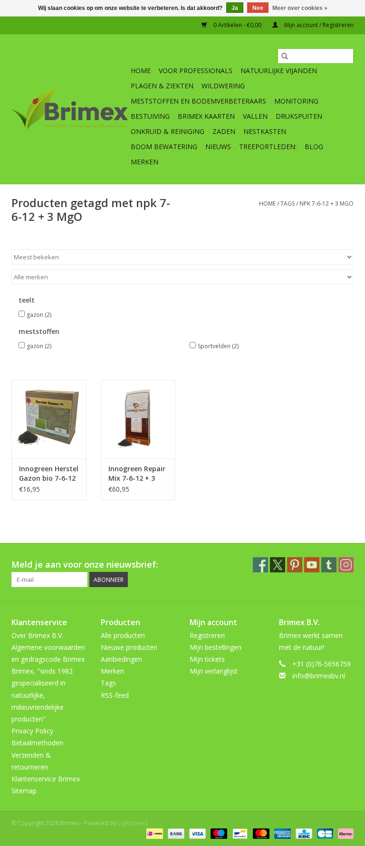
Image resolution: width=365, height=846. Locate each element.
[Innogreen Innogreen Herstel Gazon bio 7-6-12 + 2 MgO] (48, 419)
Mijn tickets (207, 659)
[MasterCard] (260, 833)
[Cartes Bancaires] (324, 833)
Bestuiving (150, 116)
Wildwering (223, 85)
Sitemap (24, 790)
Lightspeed (133, 823)
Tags (287, 204)
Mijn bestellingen (215, 647)
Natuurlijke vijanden (278, 70)
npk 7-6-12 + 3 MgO (326, 204)
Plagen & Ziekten (162, 85)
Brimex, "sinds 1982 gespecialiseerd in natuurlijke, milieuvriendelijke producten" (42, 694)
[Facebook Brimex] (260, 564)
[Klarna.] (344, 833)
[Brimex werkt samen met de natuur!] (69, 109)
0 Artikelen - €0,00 (237, 25)
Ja (234, 8)
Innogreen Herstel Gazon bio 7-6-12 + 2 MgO (48, 473)
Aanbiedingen (121, 659)
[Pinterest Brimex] (294, 564)
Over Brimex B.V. (37, 635)
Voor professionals (195, 70)
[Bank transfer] (175, 833)
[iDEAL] (153, 833)
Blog (314, 146)
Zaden (223, 131)
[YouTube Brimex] (311, 564)
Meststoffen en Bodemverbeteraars (198, 100)
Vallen (255, 116)
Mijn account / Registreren (318, 25)
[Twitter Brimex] (277, 564)
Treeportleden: (268, 146)
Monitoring (296, 100)
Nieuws (218, 146)
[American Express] (281, 833)
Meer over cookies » (299, 8)
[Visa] (196, 833)
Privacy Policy (32, 730)
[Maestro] (218, 833)
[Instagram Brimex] (346, 564)
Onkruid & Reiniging (167, 131)
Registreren (207, 635)
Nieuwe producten (129, 647)
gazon (39, 315)
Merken (144, 161)
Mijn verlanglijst (214, 670)
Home (141, 70)
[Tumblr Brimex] (328, 564)
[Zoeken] (285, 56)
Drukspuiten (299, 116)
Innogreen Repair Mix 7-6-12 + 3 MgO (136, 473)
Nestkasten (264, 131)
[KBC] (302, 833)
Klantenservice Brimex (45, 778)
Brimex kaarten (206, 116)
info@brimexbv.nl (318, 675)
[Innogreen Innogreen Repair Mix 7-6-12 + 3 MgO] (138, 419)
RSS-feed (115, 695)
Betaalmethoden (37, 742)
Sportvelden (218, 346)
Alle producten (123, 635)
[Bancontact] (239, 833)
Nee (257, 8)
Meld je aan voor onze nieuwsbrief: (84, 565)
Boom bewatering (164, 146)
